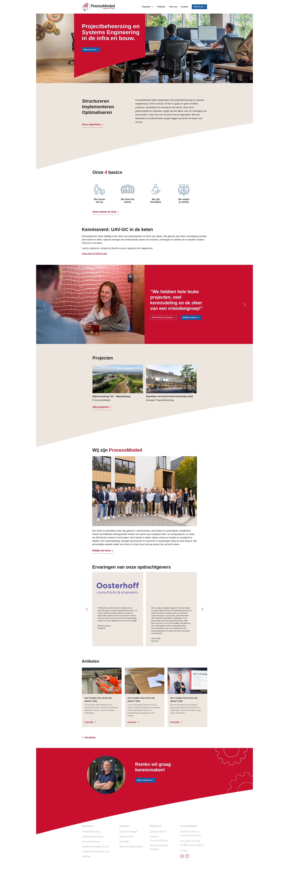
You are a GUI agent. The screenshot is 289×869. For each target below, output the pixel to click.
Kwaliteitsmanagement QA (95, 846)
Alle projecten (100, 407)
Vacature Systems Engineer (159, 847)
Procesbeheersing (91, 841)
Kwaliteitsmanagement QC (95, 851)
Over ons (173, 7)
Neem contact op (144, 780)
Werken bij (198, 7)
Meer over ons (90, 50)
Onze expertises (91, 124)
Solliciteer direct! (158, 831)
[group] (117, 383)
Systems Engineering (92, 836)
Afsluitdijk (124, 841)
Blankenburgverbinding (130, 846)
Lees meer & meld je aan (94, 253)
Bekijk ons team (101, 550)
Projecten (161, 7)
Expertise (146, 7)
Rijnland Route (126, 836)
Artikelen (86, 856)
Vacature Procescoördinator (159, 838)
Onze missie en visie (104, 211)
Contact (184, 7)
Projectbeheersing (91, 831)
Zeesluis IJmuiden (128, 831)
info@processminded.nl (192, 845)
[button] (44, 304)
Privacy (184, 850)
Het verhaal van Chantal (162, 317)
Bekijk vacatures (190, 317)
